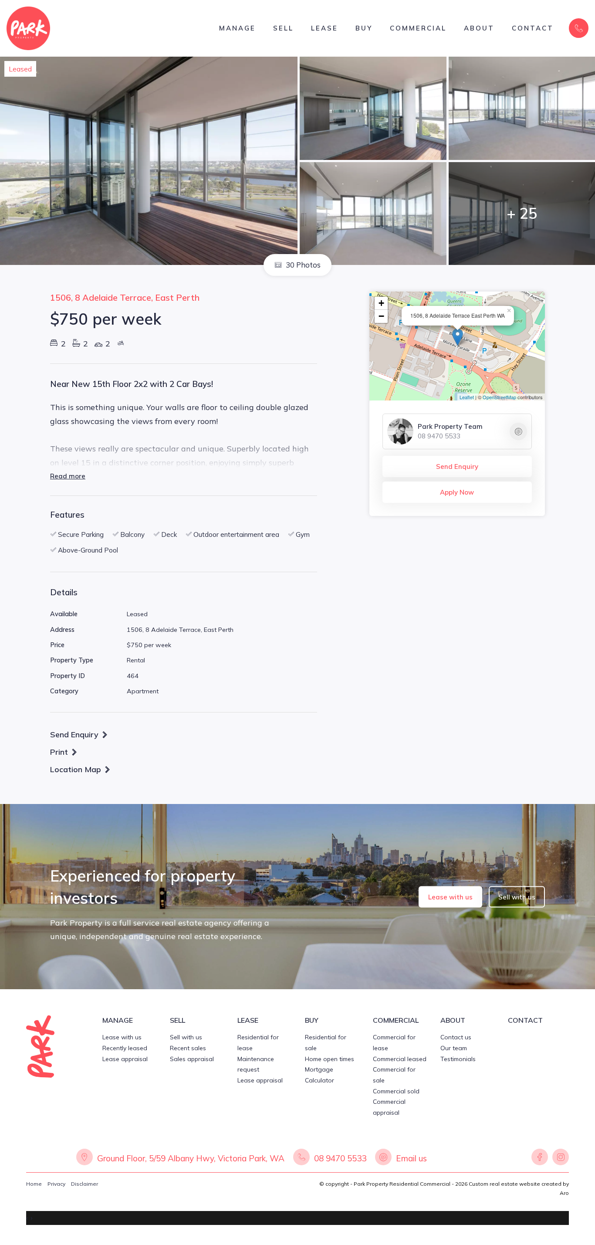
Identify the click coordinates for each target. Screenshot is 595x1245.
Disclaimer (84, 1184)
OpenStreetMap (499, 397)
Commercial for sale (394, 1074)
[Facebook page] (539, 1158)
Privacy (56, 1184)
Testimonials (458, 1059)
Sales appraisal (192, 1059)
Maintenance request (255, 1064)
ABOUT (479, 28)
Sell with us (516, 896)
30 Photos (302, 264)
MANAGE (237, 28)
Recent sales (188, 1048)
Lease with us (450, 896)
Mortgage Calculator (319, 1074)
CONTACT (533, 28)
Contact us (455, 1037)
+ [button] (381, 303)
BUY (363, 28)
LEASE (324, 28)
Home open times (329, 1059)
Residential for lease (258, 1042)
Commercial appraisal (389, 1107)
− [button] (381, 316)
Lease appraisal (125, 1059)
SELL (283, 28)
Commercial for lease (394, 1042)
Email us (411, 1158)
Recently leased (124, 1048)
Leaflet (467, 397)
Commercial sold (396, 1091)
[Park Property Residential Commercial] (28, 28)
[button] (64, 751)
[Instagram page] (559, 1158)
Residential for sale (325, 1042)
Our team (453, 1048)
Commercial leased (399, 1059)
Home (34, 1184)
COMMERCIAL (418, 28)
